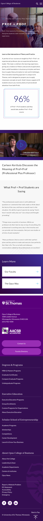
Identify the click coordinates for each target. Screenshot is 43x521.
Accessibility (6, 490)
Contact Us (21, 343)
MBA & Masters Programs (11, 371)
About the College (8, 459)
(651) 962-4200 (7, 322)
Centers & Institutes (9, 471)
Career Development (9, 438)
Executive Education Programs (13, 400)
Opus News (6, 475)
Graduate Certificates (10, 375)
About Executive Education (12, 412)
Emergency (6, 495)
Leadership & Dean (9, 463)
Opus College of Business (10, 3)
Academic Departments (10, 467)
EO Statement (7, 487)
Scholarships (6, 430)
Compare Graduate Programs (12, 379)
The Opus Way (12, 283)
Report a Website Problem (11, 485)
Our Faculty (10, 271)
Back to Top (35, 512)
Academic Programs (9, 425)
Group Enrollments (9, 404)
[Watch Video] (21, 145)
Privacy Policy (7, 492)
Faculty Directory (21, 351)
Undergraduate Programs (11, 383)
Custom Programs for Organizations (15, 408)
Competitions (7, 434)
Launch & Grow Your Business (12, 442)
